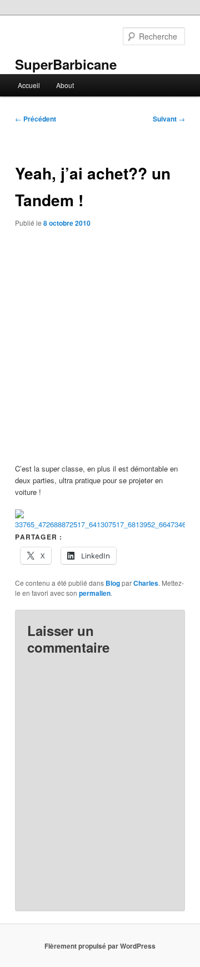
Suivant (169, 119)
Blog (113, 583)
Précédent (35, 119)
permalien (95, 593)
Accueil (29, 85)
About (65, 85)
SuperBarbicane (66, 64)
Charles (145, 583)
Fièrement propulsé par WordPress (100, 946)
